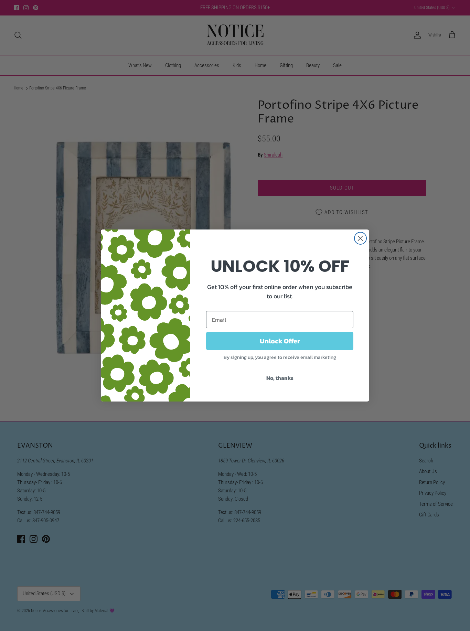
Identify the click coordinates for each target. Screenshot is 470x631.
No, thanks (279, 378)
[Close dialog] (360, 238)
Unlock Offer (280, 341)
